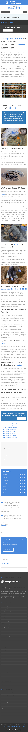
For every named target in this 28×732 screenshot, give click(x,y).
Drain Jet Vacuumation (7, 612)
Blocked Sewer (5, 654)
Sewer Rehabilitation (6, 681)
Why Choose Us (6, 448)
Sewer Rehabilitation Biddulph (9, 429)
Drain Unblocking (5, 621)
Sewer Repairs (5, 675)
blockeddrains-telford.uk (7, 717)
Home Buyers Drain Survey (7, 630)
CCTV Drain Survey (6, 624)
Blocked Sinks (5, 657)
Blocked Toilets (5, 660)
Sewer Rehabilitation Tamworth (10, 427)
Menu (24, 12)
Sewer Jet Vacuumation (7, 669)
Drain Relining (4, 615)
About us (5, 444)
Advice (4, 460)
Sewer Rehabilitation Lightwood (10, 435)
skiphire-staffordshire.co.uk (8, 696)
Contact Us (21, 418)
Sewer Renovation (6, 678)
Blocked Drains (5, 651)
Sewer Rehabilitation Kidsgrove (10, 433)
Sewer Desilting (5, 663)
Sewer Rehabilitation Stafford (9, 425)
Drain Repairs (4, 618)
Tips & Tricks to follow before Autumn (14, 100)
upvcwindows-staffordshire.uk (8, 705)
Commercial (5, 452)
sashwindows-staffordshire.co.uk (9, 693)
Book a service (5, 12)
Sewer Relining (5, 672)
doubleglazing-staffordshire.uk (8, 702)
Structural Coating (6, 636)
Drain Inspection (5, 609)
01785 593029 (8, 22)
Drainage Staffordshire (12, 582)
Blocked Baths (5, 648)
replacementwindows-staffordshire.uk (10, 708)
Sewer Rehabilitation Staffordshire (10, 423)
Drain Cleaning (5, 606)
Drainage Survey (5, 627)
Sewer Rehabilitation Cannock (9, 431)
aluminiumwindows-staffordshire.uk (10, 699)
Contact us (5, 464)
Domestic (5, 456)
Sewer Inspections (6, 666)
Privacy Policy (12, 726)
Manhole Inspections (6, 633)
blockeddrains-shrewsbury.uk (8, 714)
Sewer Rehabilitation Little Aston (10, 437)
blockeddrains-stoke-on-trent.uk (9, 711)
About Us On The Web (20, 726)
